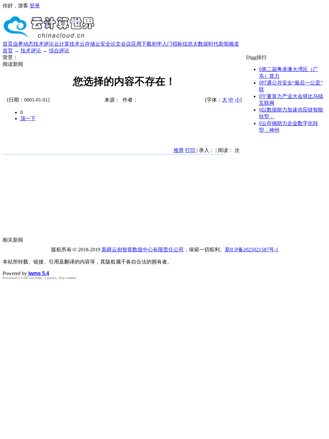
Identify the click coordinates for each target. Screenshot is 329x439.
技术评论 (43, 44)
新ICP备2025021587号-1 (251, 249)
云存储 (87, 44)
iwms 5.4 (38, 273)
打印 (190, 150)
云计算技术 (67, 44)
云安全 (103, 44)
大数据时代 (205, 44)
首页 (8, 44)
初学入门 (162, 44)
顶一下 (28, 118)
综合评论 (59, 50)
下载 (146, 44)
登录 (35, 5)
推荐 (178, 150)
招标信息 (182, 44)
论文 (116, 44)
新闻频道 (228, 44)
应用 (136, 44)
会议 (126, 44)
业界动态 (23, 44)
